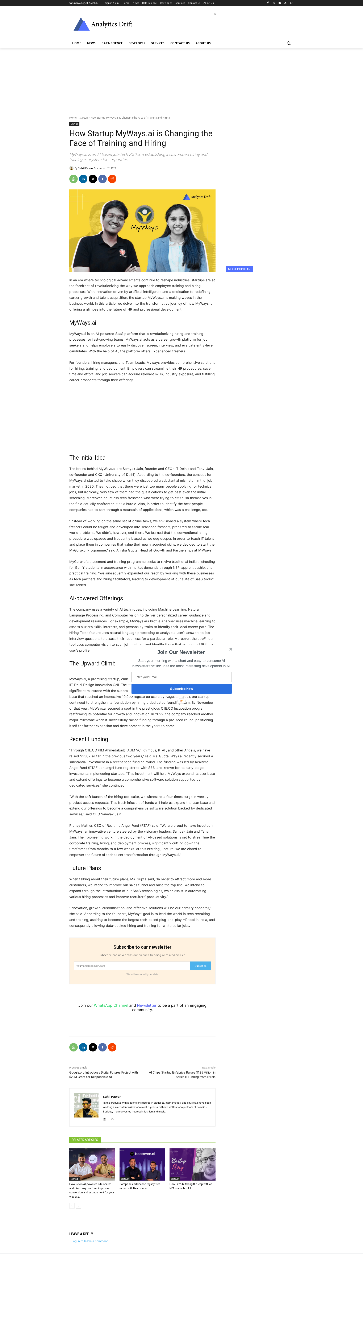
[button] (181, 652)
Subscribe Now (181, 688)
